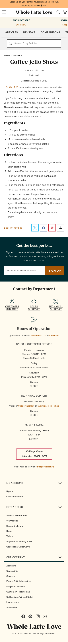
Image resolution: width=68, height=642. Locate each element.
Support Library (26, 405)
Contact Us (12, 571)
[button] (4, 12)
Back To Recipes (13, 227)
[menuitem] (35, 491)
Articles (11, 32)
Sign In (9, 491)
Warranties (12, 520)
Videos (9, 536)
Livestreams (12, 602)
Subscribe (11, 607)
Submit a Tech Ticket (48, 405)
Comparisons (50, 32)
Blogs (9, 531)
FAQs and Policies (15, 586)
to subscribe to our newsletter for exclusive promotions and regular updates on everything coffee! (34, 89)
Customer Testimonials (18, 591)
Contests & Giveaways (18, 546)
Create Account (14, 496)
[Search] (58, 12)
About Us (11, 565)
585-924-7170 (38, 335)
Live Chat (54, 335)
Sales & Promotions (16, 515)
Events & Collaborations (18, 581)
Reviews (29, 32)
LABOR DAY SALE (21, 20)
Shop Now (21, 24)
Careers (10, 576)
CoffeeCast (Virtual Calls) (19, 597)
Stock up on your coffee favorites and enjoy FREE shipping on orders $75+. (34, 3)
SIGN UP (55, 270)
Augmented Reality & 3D (19, 541)
